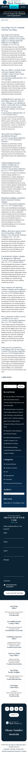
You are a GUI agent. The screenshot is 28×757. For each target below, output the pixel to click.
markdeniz (6, 44)
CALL (24, 7)
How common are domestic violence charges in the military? (13, 288)
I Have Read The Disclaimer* (11, 585)
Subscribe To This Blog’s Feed (14, 503)
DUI (18, 44)
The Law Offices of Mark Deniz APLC (13, 78)
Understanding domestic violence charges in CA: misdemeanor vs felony (10, 165)
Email (6, 551)
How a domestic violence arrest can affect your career (13, 318)
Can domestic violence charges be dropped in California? (13, 257)
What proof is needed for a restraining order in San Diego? (13, 349)
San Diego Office (14, 615)
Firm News (8, 79)
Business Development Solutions (11, 751)
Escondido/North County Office (14, 630)
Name (5, 533)
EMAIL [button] (15, 7)
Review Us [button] (14, 715)
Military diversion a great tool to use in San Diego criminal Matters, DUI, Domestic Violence (13, 233)
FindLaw (24, 751)
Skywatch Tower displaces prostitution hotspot (11, 135)
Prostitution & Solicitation (13, 483)
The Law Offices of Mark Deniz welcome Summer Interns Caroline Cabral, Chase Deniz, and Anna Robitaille (13, 73)
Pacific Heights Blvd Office (14, 679)
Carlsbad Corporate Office (14, 647)
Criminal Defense (10, 464)
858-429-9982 (14, 734)
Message (6, 560)
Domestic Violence (12, 114)
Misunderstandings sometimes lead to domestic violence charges (13, 200)
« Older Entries (6, 377)
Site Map (12, 749)
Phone (5, 542)
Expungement (9, 475)
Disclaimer (7, 580)
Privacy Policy (20, 749)
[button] (4, 6)
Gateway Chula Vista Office (15, 664)
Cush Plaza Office (14, 696)
